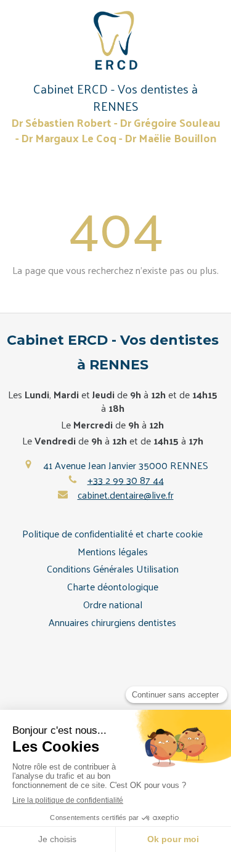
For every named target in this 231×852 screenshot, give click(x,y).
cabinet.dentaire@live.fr (126, 495)
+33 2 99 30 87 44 (125, 480)
